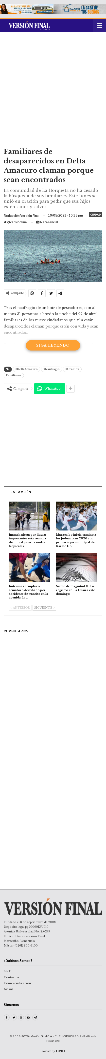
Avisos (8, 989)
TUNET (60, 1051)
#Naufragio (51, 369)
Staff (7, 971)
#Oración (72, 369)
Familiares (13, 375)
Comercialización (17, 983)
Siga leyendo (53, 345)
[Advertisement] (53, 91)
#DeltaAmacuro (26, 369)
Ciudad (95, 214)
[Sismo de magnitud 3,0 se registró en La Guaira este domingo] (76, 567)
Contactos (11, 977)
